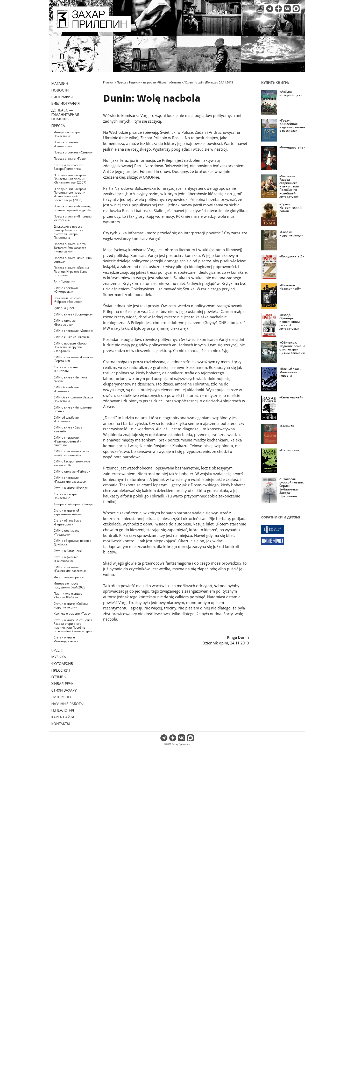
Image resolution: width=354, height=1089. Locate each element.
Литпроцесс (63, 696)
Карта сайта (62, 716)
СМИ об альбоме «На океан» (66, 419)
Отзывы (59, 676)
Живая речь (62, 683)
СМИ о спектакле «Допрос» (74, 330)
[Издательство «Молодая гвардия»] (283, 529)
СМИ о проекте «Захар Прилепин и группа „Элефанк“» (70, 347)
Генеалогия (62, 710)
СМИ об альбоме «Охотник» (66, 389)
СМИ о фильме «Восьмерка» (65, 322)
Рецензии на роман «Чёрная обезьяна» (68, 300)
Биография (62, 96)
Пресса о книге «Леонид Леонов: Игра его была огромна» (71, 271)
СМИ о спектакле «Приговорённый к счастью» (67, 441)
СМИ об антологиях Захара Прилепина (73, 399)
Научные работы (67, 703)
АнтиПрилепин (64, 281)
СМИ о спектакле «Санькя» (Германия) (73, 359)
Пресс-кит (60, 670)
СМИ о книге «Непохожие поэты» (73, 409)
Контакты (60, 723)
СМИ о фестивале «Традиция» (67, 532)
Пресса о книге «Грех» (70, 158)
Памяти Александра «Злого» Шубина (68, 595)
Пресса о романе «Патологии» (66, 144)
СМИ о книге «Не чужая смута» (71, 379)
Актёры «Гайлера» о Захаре (74, 504)
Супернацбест (64, 308)
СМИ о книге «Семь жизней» (68, 429)
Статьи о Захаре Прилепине (65, 496)
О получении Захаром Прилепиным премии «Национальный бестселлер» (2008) (70, 194)
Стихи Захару (64, 690)
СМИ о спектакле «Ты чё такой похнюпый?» (71, 453)
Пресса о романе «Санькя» (73, 152)
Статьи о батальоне (68, 551)
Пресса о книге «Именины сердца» (73, 260)
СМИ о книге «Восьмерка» (73, 314)
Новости (60, 90)
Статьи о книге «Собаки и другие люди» (71, 605)
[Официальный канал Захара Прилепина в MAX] (296, 8)
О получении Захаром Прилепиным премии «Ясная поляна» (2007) (70, 179)
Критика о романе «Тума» (72, 613)
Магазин (59, 83)
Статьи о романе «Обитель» (66, 369)
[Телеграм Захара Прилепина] (269, 8)
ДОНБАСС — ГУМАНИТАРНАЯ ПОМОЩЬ (65, 114)
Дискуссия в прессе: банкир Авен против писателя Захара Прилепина (68, 232)
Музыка (58, 656)
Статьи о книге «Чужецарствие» (66, 639)
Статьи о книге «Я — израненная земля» (68, 512)
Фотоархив (62, 663)
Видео (57, 650)
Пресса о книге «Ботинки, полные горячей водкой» (72, 208)
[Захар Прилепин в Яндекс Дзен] (278, 8)
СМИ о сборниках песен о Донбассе (72, 542)
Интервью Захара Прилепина (67, 134)
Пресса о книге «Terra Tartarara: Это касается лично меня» (70, 248)
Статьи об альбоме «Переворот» (67, 522)
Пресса (58, 125)
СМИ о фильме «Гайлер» (72, 471)
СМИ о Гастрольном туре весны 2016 (72, 463)
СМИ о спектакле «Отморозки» (66, 290)
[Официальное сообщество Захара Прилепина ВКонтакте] (287, 8)
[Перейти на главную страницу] (92, 29)
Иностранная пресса (68, 577)
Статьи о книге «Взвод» (71, 488)
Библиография (65, 103)
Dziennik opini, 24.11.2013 (225, 642)
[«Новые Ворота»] (283, 541)
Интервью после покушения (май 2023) (70, 585)
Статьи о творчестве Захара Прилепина (68, 167)
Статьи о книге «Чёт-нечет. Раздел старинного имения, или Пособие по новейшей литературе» (73, 625)
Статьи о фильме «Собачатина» (66, 559)
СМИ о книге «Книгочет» (72, 337)
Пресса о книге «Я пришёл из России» (73, 218)
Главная (108, 82)
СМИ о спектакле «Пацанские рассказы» (70, 479)
